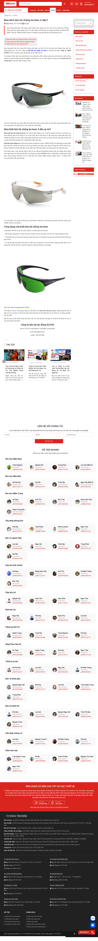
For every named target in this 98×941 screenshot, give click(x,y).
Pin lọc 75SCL (14, 836)
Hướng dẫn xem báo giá (12, 916)
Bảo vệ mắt (79, 41)
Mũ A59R (15, 820)
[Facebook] (74, 934)
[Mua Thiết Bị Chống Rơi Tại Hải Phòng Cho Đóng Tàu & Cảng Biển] (78, 115)
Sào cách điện (60, 842)
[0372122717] (93, 932)
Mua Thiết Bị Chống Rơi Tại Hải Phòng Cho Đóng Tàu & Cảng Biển (87, 118)
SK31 (68, 842)
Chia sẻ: (6, 340)
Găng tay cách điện (22, 842)
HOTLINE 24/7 (87, 2)
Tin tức (53, 10)
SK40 (72, 842)
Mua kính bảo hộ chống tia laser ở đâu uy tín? (21, 39)
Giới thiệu (40, 10)
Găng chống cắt (35, 831)
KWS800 (83, 839)
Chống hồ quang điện (30, 850)
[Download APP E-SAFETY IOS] (76, 4)
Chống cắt (19, 850)
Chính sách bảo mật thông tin (36, 927)
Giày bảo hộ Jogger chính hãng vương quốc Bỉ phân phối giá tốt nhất (87, 106)
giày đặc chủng (27, 839)
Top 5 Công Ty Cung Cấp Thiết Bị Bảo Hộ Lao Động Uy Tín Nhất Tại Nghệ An (60, 369)
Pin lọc (7, 836)
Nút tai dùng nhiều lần (46, 828)
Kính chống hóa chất (56, 823)
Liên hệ (58, 10)
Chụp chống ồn (22, 828)
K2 (65, 839)
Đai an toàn (16, 847)
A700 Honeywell (18, 823)
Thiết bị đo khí (80, 68)
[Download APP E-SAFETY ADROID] (72, 4)
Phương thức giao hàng (12, 921)
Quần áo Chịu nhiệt (55, 850)
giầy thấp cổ (37, 839)
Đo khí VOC (26, 844)
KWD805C (77, 839)
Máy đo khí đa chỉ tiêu (62, 844)
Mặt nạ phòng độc (88, 834)
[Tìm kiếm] (64, 4)
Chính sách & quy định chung (36, 924)
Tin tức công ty (79, 90)
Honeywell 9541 (48, 839)
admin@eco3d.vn (15, 868)
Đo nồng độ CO (36, 844)
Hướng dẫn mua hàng (11, 919)
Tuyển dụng (65, 10)
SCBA (22, 836)
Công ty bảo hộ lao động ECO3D (17, 44)
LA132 (58, 831)
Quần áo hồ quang (49, 842)
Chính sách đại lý (32, 921)
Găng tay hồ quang (35, 842)
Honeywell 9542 (59, 839)
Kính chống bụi (44, 823)
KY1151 (77, 823)
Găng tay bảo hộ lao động (84, 50)
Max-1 (30, 828)
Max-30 (35, 828)
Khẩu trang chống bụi (22, 834)
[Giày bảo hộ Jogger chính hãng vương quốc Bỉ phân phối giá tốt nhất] (78, 103)
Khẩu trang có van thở (37, 834)
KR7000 (70, 839)
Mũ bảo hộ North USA (26, 820)
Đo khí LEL (18, 844)
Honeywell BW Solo (48, 844)
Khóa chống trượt (26, 847)
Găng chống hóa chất (48, 831)
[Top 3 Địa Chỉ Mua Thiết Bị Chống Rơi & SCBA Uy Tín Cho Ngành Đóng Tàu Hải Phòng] (78, 126)
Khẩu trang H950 (51, 834)
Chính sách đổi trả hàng (34, 916)
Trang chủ (33, 10)
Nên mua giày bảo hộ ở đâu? (20, 307)
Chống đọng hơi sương (31, 823)
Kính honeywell (69, 823)
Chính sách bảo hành (33, 919)
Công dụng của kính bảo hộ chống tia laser (21, 42)
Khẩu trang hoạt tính (64, 834)
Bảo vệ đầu (79, 36)
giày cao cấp (17, 839)
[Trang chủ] (10, 3)
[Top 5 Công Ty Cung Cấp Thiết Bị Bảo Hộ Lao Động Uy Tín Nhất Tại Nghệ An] (78, 153)
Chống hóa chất (43, 850)
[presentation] (4, 361)
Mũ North (47, 820)
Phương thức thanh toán (12, 924)
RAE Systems (75, 844)
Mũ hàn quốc (39, 820)
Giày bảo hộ (79, 59)
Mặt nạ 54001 (76, 834)
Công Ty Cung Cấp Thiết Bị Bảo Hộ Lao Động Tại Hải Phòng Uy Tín (37, 368)
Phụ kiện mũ (55, 820)
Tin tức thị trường (80, 81)
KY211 (83, 823)
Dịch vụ (47, 10)
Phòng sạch (65, 831)
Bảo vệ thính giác (81, 45)
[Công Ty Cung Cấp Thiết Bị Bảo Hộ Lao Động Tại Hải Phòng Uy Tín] (78, 142)
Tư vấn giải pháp (80, 85)
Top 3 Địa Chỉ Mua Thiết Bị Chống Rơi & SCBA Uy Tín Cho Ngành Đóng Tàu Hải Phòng (14, 369)
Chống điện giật (81, 63)
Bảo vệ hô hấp (80, 54)
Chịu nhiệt (26, 831)
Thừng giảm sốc (38, 847)
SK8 (76, 842)
